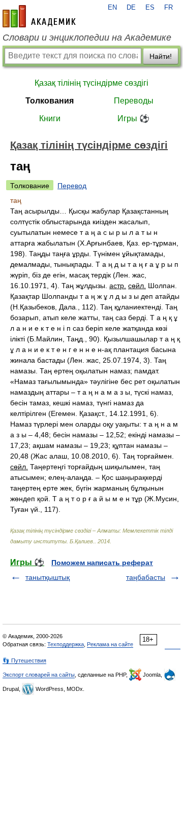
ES (150, 7)
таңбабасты (145, 577)
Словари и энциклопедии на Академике (87, 37)
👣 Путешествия (24, 660)
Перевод (71, 186)
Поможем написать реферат (102, 563)
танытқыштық (47, 577)
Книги (49, 118)
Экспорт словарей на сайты (39, 675)
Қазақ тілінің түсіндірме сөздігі (91, 83)
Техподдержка (65, 644)
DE (131, 7)
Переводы (134, 100)
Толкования (49, 100)
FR (168, 7)
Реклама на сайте (110, 644)
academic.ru (39, 16)
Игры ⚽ (133, 118)
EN (112, 7)
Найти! (160, 56)
